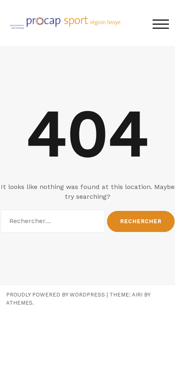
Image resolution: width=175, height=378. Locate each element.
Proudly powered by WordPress (55, 295)
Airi (137, 295)
